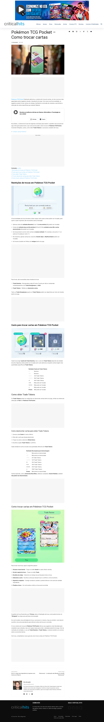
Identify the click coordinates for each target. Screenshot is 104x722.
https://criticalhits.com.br (29, 691)
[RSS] (80, 31)
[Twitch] (83, 31)
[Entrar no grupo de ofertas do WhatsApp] (52, 11)
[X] (29, 701)
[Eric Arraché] (17, 695)
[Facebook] (24, 701)
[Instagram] (26, 701)
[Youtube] (32, 701)
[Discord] (69, 31)
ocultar (20, 171)
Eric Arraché (15, 42)
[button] (101, 24)
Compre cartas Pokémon (19, 131)
